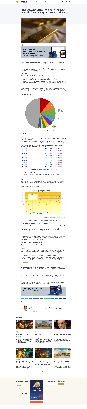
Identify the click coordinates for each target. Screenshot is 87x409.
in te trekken (63, 75)
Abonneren (57, 1)
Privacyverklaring (20, 388)
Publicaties (37, 1)
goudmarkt (25, 301)
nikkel (39, 282)
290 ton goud (32, 138)
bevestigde (48, 252)
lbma (28, 301)
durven (28, 89)
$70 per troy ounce (62, 181)
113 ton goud (24, 137)
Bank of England (29, 277)
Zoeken (62, 1)
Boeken (51, 1)
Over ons (18, 383)
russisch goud (33, 301)
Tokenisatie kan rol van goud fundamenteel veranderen (24, 333)
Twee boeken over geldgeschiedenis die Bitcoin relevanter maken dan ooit (43, 363)
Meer (69, 317)
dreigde (41, 182)
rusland (30, 301)
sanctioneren (23, 61)
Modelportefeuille (44, 1)
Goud (43, 6)
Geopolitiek (18, 359)
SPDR (56, 169)
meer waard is (25, 262)
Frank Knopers (32, 305)
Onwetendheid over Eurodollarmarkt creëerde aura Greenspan (62, 334)
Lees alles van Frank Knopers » (34, 311)
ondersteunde (26, 174)
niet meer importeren (46, 245)
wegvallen (56, 281)
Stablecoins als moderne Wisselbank (41, 333)
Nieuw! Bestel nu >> (37, 401)
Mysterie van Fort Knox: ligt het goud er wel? (61, 362)
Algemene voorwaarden (21, 386)
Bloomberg (55, 258)
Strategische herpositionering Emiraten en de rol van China (24, 362)
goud (23, 301)
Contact (18, 391)
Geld (35, 331)
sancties (36, 301)
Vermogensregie (20, 385)
